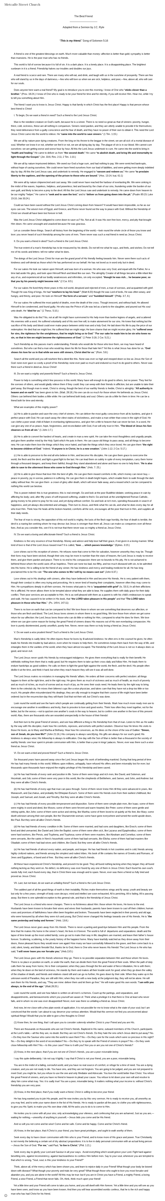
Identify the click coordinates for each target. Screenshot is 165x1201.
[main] (82, 605)
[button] (6, 1195)
